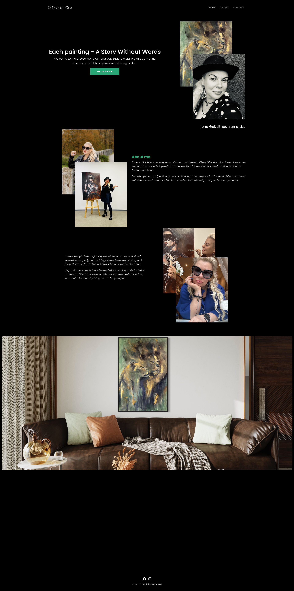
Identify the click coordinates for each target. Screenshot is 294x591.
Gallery (224, 7)
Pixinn (137, 584)
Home (212, 7)
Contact (238, 7)
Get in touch (105, 71)
